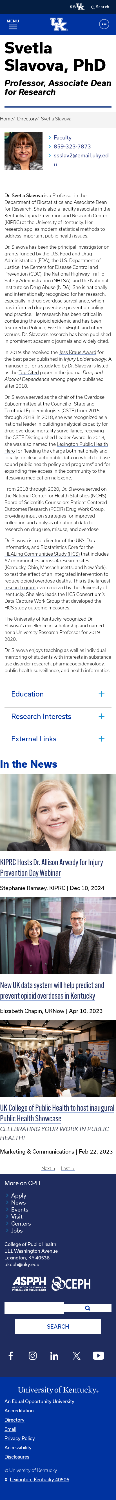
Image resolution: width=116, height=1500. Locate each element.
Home (6, 118)
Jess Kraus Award (77, 352)
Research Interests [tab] (41, 716)
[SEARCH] (87, 1308)
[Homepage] (59, 24)
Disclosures (17, 1456)
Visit (17, 1216)
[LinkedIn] (54, 1356)
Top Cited (29, 372)
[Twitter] (76, 1356)
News (18, 1202)
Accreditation (19, 1410)
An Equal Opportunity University (39, 1401)
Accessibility (18, 1447)
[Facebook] (11, 1356)
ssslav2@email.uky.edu (81, 159)
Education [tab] (27, 694)
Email (10, 1429)
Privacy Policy (20, 1438)
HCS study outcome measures (37, 607)
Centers (21, 1223)
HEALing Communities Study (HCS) (42, 553)
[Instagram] (32, 1356)
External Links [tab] (33, 739)
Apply (18, 1195)
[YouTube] (98, 1356)
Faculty (63, 137)
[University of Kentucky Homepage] (58, 1390)
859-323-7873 (72, 146)
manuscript (17, 365)
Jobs (17, 1230)
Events (19, 1209)
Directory (27, 118)
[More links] (104, 24)
